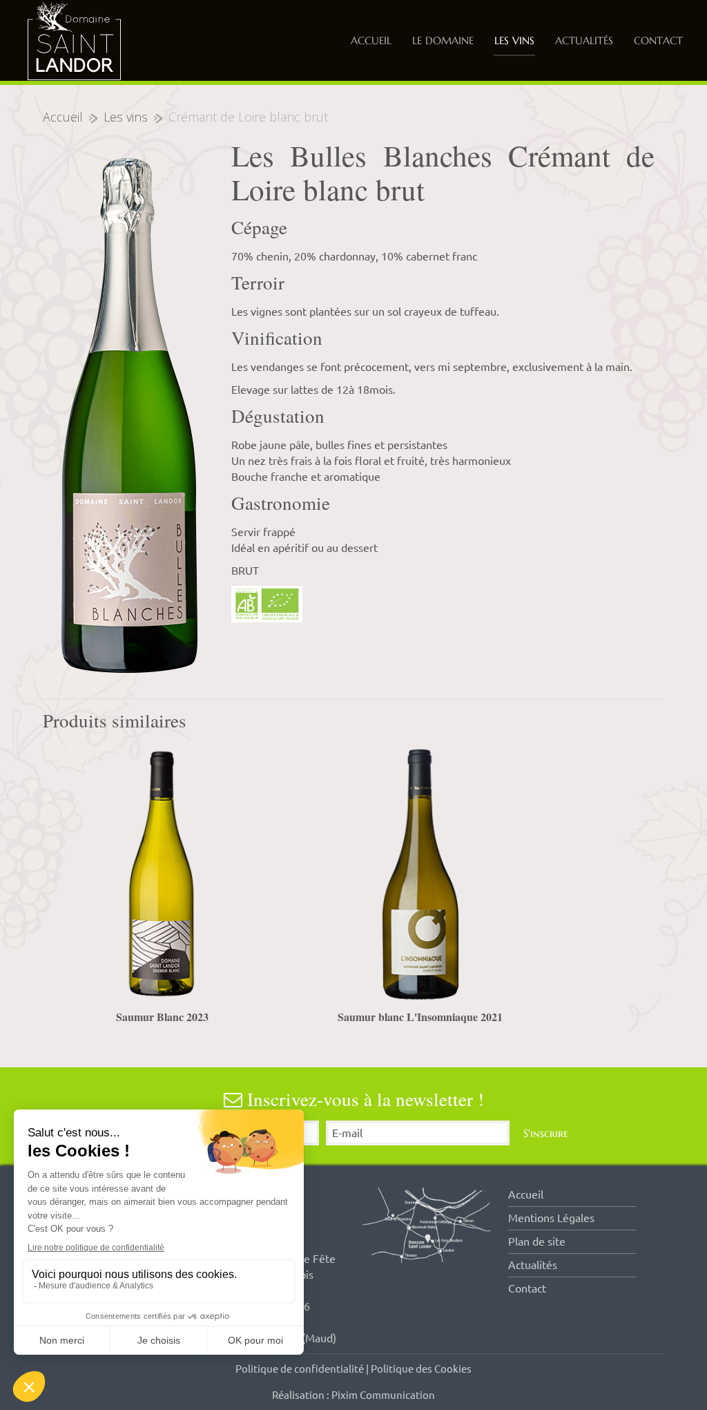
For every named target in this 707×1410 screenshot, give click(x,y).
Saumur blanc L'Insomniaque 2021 (420, 1017)
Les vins (514, 40)
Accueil (371, 40)
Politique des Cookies (421, 1369)
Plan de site (536, 1241)
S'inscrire (545, 1133)
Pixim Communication (383, 1395)
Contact (658, 40)
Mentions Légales (551, 1218)
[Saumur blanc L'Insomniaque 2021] (420, 874)
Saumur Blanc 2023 (162, 1017)
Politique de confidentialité (299, 1369)
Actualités (584, 40)
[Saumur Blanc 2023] (162, 874)
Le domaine (443, 40)
